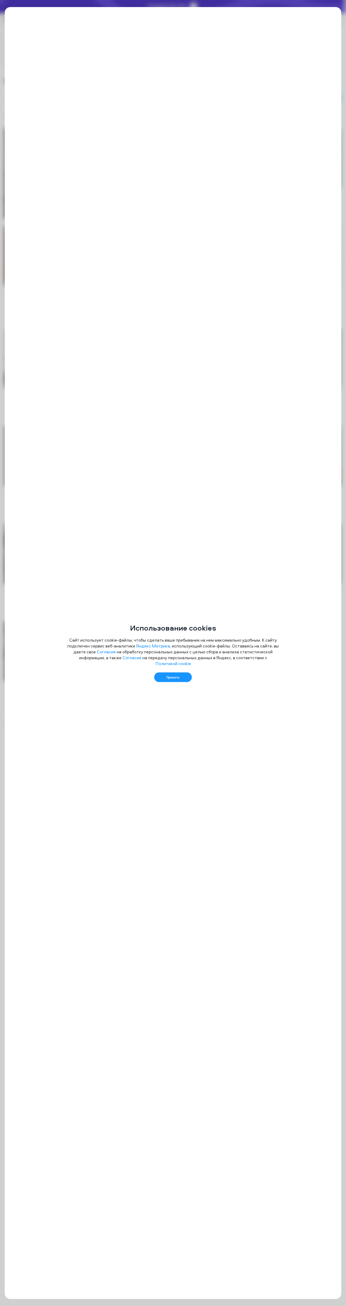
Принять (173, 677)
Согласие (106, 652)
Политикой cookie (173, 664)
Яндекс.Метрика (153, 646)
